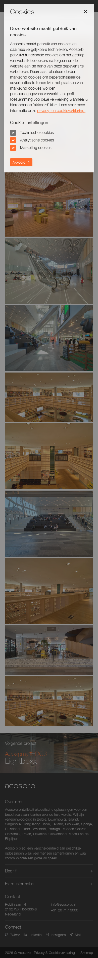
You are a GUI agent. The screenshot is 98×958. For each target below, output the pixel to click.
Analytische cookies (37, 140)
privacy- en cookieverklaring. (61, 110)
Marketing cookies (36, 147)
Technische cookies (37, 132)
